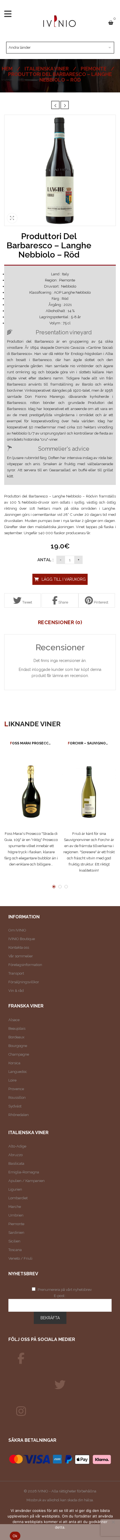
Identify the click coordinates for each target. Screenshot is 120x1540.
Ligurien (15, 1189)
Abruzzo (15, 1155)
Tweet (26, 602)
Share (62, 602)
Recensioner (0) (60, 622)
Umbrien (15, 1215)
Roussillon (17, 1097)
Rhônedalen (18, 1115)
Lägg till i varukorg (64, 579)
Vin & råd (16, 991)
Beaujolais (16, 1028)
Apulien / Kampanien (26, 1181)
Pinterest (100, 602)
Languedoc (17, 1072)
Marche (14, 1207)
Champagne (18, 1054)
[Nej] (113, 1522)
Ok (15, 1536)
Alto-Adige (17, 1146)
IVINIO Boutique (21, 939)
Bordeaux (16, 1037)
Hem (7, 69)
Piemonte (94, 69)
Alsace (14, 1020)
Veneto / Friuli (20, 1258)
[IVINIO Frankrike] (60, 1385)
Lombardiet (18, 1198)
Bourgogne (17, 1046)
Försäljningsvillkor (23, 982)
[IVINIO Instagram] (21, 1411)
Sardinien (16, 1232)
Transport (16, 973)
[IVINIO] (21, 1358)
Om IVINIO (17, 930)
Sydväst (14, 1106)
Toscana (15, 1250)
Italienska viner (47, 69)
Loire (12, 1080)
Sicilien (14, 1241)
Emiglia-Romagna (23, 1172)
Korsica (14, 1063)
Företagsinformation (25, 965)
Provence (16, 1089)
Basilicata (16, 1163)
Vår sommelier (20, 956)
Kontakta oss (18, 947)
